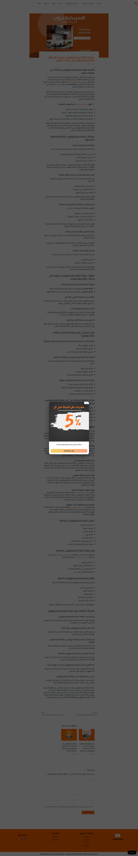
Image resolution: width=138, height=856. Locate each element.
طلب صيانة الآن (69, 450)
